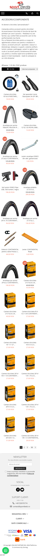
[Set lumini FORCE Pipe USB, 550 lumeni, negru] (10, 176)
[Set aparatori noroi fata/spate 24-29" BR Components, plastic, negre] (30, 83)
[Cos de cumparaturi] (32, 13)
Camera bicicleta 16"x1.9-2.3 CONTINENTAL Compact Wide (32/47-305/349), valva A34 (30, 343)
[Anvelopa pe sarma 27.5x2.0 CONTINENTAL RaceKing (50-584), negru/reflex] (10, 145)
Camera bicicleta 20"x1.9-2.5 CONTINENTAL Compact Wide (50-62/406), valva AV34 (10, 406)
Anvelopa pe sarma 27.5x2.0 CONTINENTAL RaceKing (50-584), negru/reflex (10, 157)
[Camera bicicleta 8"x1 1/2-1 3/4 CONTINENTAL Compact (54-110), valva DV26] (30, 300)
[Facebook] (18, 490)
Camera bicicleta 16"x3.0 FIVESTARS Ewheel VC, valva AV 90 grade (10, 95)
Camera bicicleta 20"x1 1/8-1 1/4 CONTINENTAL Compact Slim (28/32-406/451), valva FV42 (10, 374)
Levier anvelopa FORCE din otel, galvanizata (30, 157)
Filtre (11, 69)
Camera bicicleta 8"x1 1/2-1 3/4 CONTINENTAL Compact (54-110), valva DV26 (30, 312)
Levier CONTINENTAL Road (30, 250)
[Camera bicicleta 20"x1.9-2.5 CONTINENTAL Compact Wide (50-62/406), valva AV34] (10, 393)
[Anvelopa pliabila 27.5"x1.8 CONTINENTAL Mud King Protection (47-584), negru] (30, 176)
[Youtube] (22, 490)
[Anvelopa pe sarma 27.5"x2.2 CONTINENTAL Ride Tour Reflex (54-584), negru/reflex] (30, 207)
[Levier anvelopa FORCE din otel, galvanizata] (30, 145)
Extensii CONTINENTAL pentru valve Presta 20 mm (10, 250)
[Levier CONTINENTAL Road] (30, 238)
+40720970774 (21, 503)
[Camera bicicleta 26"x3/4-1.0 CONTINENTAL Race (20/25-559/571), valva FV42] (10, 424)
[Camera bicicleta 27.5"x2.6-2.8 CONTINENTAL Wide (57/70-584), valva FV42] (30, 269)
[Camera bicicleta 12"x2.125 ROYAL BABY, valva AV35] (30, 114)
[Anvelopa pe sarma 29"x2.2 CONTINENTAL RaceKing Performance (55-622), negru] (10, 269)
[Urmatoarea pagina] (35, 447)
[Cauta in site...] (37, 13)
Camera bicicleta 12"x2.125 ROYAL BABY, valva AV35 (30, 126)
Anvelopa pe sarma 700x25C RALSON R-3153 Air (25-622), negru (10, 126)
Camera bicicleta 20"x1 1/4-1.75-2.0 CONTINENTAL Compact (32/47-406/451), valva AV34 (30, 374)
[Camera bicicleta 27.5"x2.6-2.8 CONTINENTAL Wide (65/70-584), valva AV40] (10, 300)
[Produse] (3, 14)
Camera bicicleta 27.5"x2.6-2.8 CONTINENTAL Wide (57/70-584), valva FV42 (30, 281)
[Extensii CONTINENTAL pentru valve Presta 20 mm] (10, 238)
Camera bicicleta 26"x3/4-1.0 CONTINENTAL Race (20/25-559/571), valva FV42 (10, 437)
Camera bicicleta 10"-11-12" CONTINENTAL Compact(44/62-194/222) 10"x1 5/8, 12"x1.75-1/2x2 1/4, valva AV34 (10, 343)
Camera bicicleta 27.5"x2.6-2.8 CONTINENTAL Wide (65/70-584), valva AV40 (10, 312)
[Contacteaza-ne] (26, 13)
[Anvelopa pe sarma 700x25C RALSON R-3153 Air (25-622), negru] (10, 114)
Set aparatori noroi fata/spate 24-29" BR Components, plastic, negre (30, 95)
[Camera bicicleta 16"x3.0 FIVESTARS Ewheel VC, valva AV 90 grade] (10, 83)
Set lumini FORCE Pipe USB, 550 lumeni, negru (10, 188)
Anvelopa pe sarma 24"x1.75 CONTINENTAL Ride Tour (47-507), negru (10, 219)
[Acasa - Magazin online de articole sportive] (20, 5)
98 (32, 447)
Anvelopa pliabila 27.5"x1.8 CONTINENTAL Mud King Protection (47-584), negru (30, 188)
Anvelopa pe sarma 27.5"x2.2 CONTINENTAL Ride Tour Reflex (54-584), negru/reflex (30, 219)
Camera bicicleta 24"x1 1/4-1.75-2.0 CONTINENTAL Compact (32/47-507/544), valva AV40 (30, 406)
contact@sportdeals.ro (21, 506)
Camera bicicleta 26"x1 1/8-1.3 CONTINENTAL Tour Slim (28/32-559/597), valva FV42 (30, 437)
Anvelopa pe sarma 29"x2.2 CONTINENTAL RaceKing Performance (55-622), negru (10, 281)
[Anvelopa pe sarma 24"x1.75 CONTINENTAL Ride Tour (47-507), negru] (10, 207)
